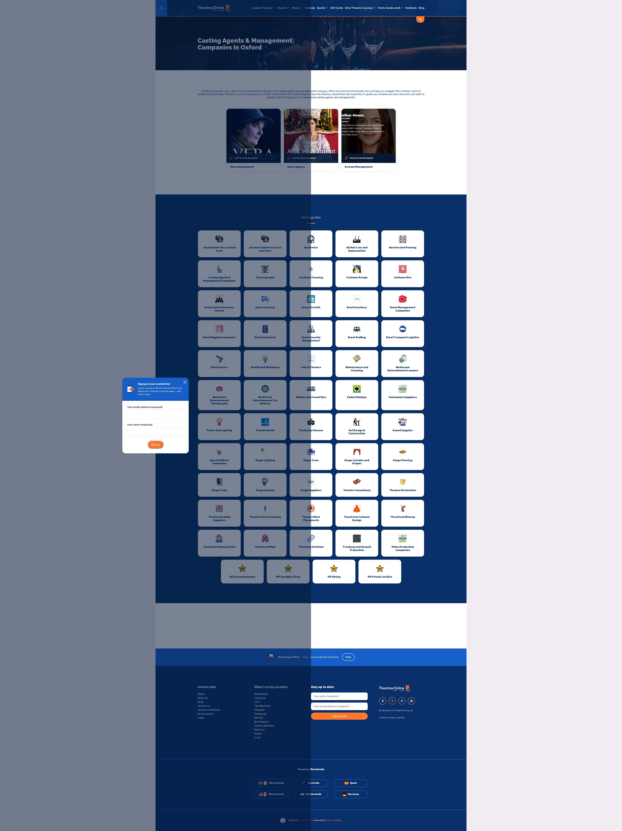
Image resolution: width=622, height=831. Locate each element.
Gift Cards (336, 7)
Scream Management (359, 166)
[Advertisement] (311, 625)
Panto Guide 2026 (389, 7)
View (348, 657)
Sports (321, 7)
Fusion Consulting (333, 820)
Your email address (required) (144, 407)
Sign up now (339, 716)
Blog (421, 7)
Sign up (155, 444)
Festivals (411, 7)
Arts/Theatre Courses (359, 7)
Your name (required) (139, 424)
